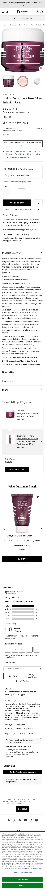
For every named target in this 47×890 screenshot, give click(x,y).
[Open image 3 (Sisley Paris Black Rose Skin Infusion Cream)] (37, 81)
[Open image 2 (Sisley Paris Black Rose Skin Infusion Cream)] (23, 81)
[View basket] (41, 11)
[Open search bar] (7, 11)
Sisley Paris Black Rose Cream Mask (22, 536)
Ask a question (22, 112)
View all (40, 128)
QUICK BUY (22, 559)
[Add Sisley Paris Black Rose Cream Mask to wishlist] (38, 497)
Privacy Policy (24, 868)
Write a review (9, 112)
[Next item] (41, 528)
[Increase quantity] (21, 192)
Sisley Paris (23, 25)
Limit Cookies (23, 879)
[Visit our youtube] (25, 820)
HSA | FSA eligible (13, 122)
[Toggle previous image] (2, 50)
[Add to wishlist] (38, 202)
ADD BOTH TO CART (17, 469)
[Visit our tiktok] (31, 820)
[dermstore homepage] (22, 11)
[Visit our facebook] (9, 820)
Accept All (22, 886)
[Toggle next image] (43, 50)
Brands (13, 25)
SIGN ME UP (22, 809)
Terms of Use (37, 868)
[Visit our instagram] (20, 820)
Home (5, 25)
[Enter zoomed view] (41, 68)
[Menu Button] (2, 11)
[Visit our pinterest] (36, 820)
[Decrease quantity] (6, 192)
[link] (37, 11)
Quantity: (7, 186)
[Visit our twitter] (14, 820)
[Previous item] (4, 528)
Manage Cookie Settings (23, 873)
